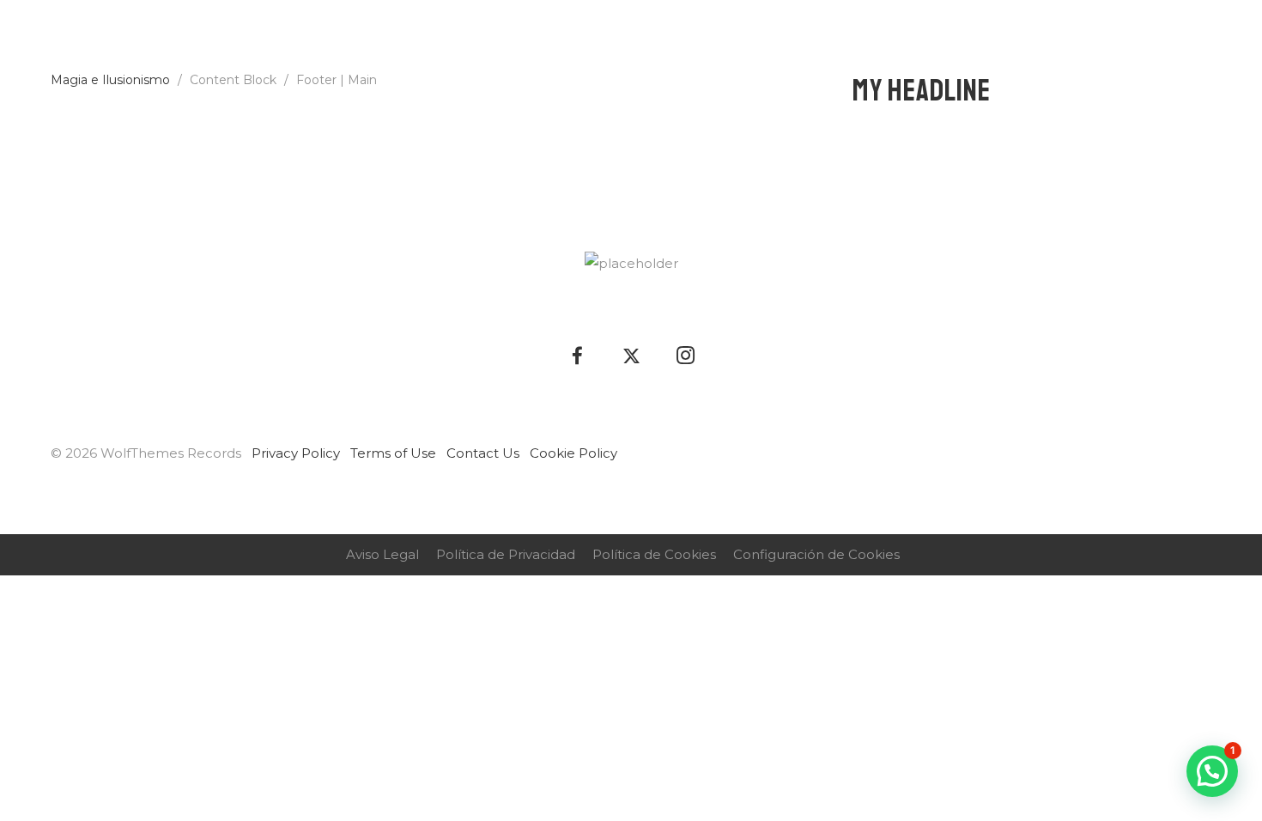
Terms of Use (393, 453)
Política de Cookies (654, 554)
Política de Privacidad (505, 554)
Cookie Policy (573, 453)
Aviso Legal (382, 554)
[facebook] (1171, 38)
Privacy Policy (296, 453)
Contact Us (482, 453)
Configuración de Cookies (816, 554)
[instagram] (1225, 38)
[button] (1212, 771)
